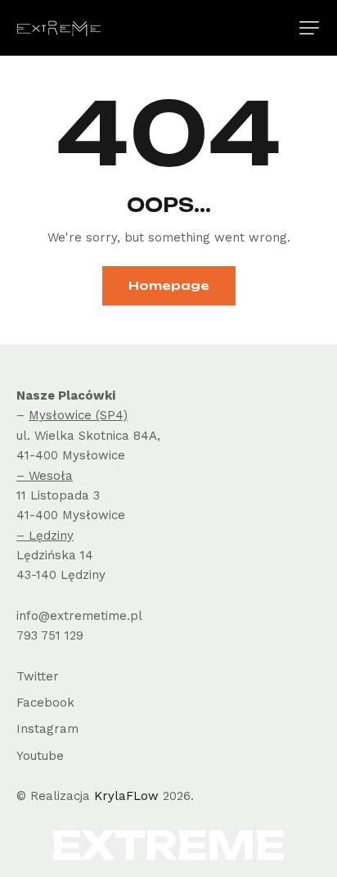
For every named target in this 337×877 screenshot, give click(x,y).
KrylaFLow (126, 796)
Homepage (168, 285)
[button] (309, 27)
